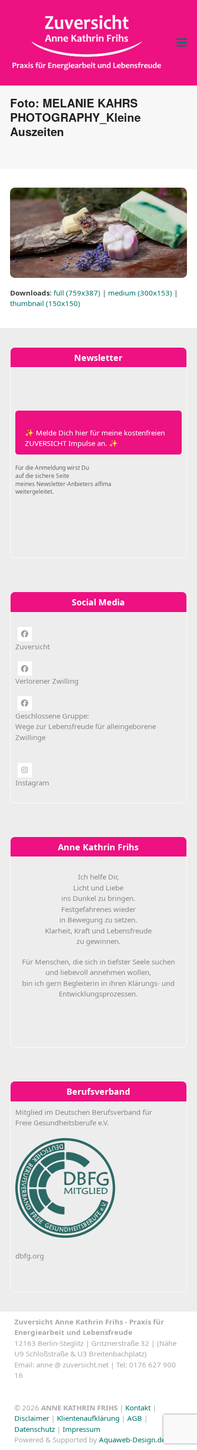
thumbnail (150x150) (45, 303)
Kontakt (138, 1407)
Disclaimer (31, 1418)
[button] (181, 43)
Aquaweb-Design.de (132, 1439)
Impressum (81, 1429)
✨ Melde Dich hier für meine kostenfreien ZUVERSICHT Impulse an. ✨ (95, 438)
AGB (134, 1418)
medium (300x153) (140, 292)
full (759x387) (77, 292)
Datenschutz (34, 1429)
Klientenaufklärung (88, 1418)
